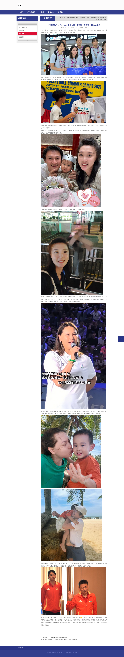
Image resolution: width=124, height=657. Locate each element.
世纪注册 (69, 17)
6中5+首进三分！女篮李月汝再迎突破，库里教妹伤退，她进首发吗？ (61, 640)
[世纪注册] (20, 7)
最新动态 (51, 12)
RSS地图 (68, 652)
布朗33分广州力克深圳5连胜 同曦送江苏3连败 (56, 637)
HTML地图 (74, 652)
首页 (21, 12)
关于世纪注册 (31, 12)
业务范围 (41, 12)
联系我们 (61, 12)
